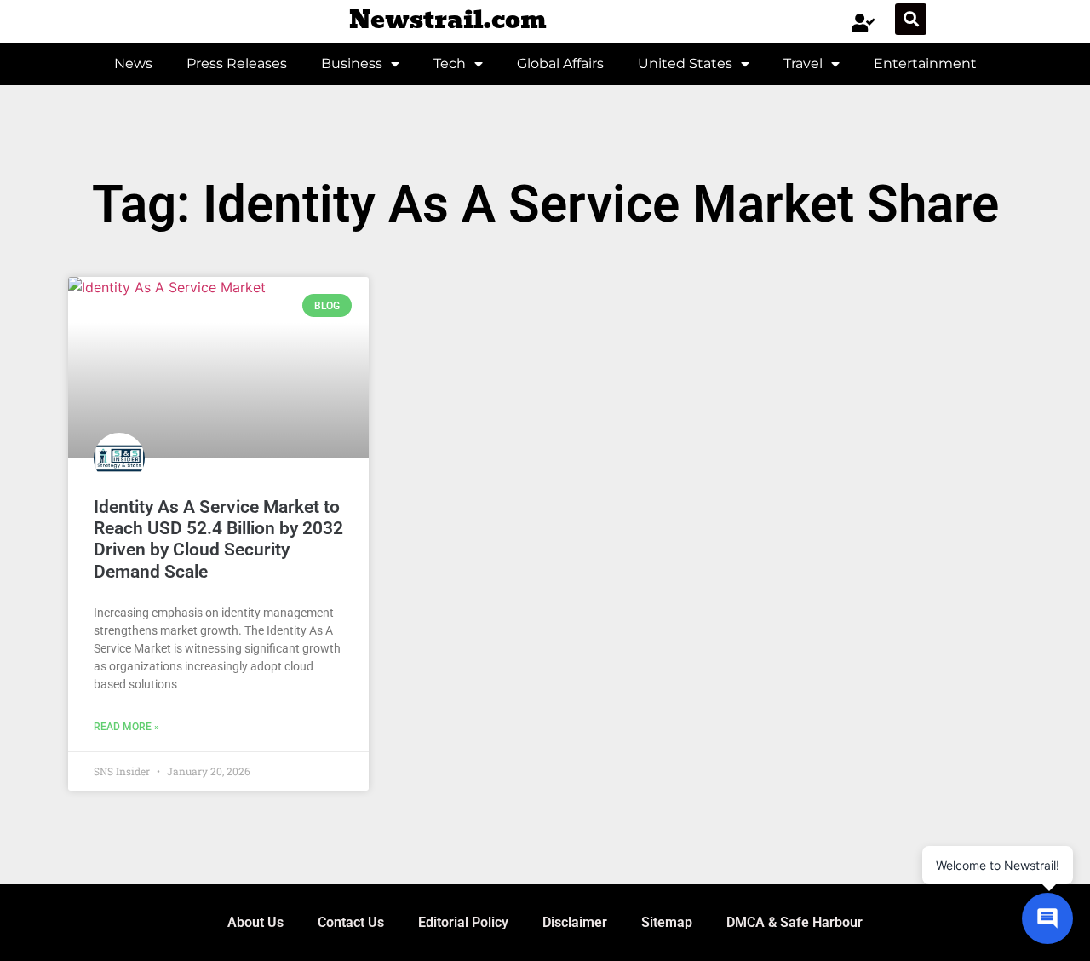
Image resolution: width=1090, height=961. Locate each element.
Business (351, 63)
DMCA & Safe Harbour (794, 922)
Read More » (126, 727)
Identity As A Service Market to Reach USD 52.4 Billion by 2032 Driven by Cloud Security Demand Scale (218, 539)
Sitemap (666, 922)
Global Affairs (560, 63)
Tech (449, 63)
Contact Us (351, 922)
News (133, 63)
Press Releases (236, 63)
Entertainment (925, 63)
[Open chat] (1047, 918)
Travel (803, 63)
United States (685, 63)
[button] (910, 19)
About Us (255, 922)
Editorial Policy (463, 922)
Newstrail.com (448, 20)
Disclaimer (574, 922)
